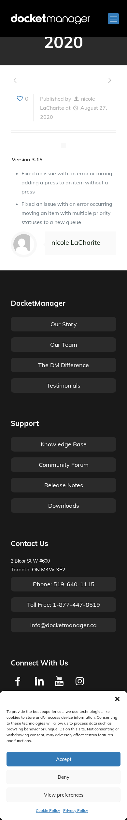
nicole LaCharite (75, 242)
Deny (63, 777)
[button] (117, 699)
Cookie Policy (48, 810)
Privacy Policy (75, 810)
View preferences (63, 795)
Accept (63, 759)
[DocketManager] (50, 18)
